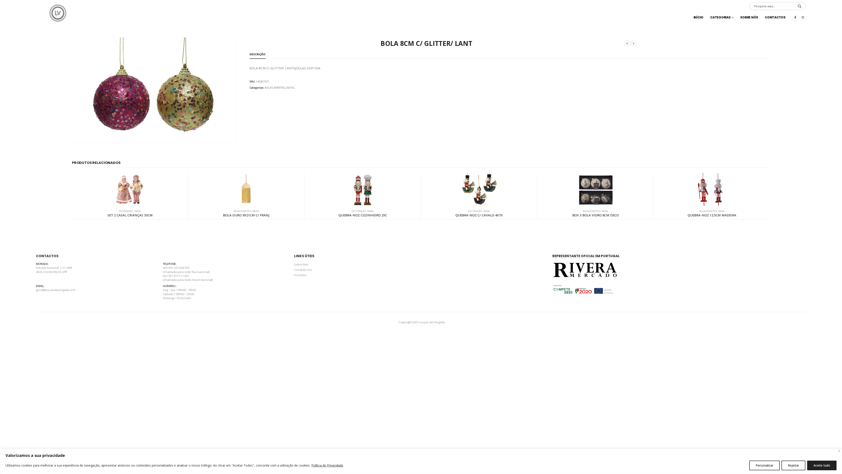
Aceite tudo (821, 465)
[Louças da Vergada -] (58, 13)
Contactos (775, 17)
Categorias (720, 17)
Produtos (300, 275)
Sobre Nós (749, 17)
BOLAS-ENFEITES (275, 88)
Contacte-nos (303, 270)
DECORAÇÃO (126, 211)
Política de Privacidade (327, 465)
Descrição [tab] (258, 54)
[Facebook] (795, 17)
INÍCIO (699, 17)
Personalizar (764, 465)
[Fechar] (839, 451)
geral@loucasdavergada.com (55, 290)
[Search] (800, 6)
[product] (130, 189)
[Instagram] (803, 17)
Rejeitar (793, 465)
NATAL (290, 88)
